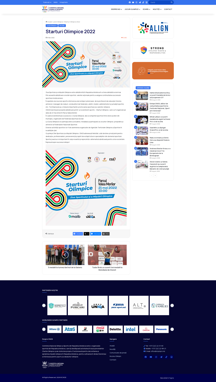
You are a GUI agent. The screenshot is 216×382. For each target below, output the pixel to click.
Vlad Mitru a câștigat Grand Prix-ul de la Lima (159, 129)
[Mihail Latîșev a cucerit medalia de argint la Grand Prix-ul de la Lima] (142, 120)
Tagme (171, 378)
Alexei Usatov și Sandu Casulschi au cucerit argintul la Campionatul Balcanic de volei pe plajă (159, 165)
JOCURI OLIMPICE (131, 9)
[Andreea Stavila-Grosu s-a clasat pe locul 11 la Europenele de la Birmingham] (142, 151)
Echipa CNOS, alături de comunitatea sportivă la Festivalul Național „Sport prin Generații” (160, 107)
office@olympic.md (158, 351)
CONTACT (168, 9)
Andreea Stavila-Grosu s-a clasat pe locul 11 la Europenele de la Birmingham (160, 152)
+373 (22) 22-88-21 (158, 348)
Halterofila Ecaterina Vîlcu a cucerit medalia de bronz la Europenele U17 (160, 95)
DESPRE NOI (115, 9)
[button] (44, 305)
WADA (55, 2)
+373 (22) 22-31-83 (156, 346)
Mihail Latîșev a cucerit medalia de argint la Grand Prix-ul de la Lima (160, 119)
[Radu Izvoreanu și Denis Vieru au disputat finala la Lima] (142, 140)
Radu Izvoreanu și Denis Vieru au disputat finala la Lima (159, 140)
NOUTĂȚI (156, 9)
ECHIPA (145, 9)
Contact (113, 360)
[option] (57, 305)
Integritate (64, 2)
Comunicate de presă (118, 353)
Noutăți (62, 26)
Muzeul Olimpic (115, 356)
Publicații (46, 2)
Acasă (49, 22)
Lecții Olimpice (58, 22)
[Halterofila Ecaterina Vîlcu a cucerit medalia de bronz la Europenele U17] (142, 96)
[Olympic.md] (53, 9)
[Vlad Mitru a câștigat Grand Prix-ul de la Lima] (142, 130)
